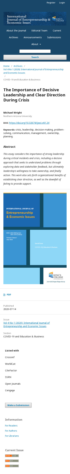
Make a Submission (18, 405)
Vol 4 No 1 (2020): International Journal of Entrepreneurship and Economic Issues (33, 71)
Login (62, 2)
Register (51, 2)
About (35, 44)
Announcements (33, 37)
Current (57, 30)
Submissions (54, 37)
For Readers (11, 425)
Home (6, 65)
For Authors (11, 430)
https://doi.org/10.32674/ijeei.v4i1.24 (29, 122)
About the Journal (16, 30)
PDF (9, 294)
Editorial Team (39, 30)
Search (35, 57)
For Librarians (12, 435)
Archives (13, 37)
